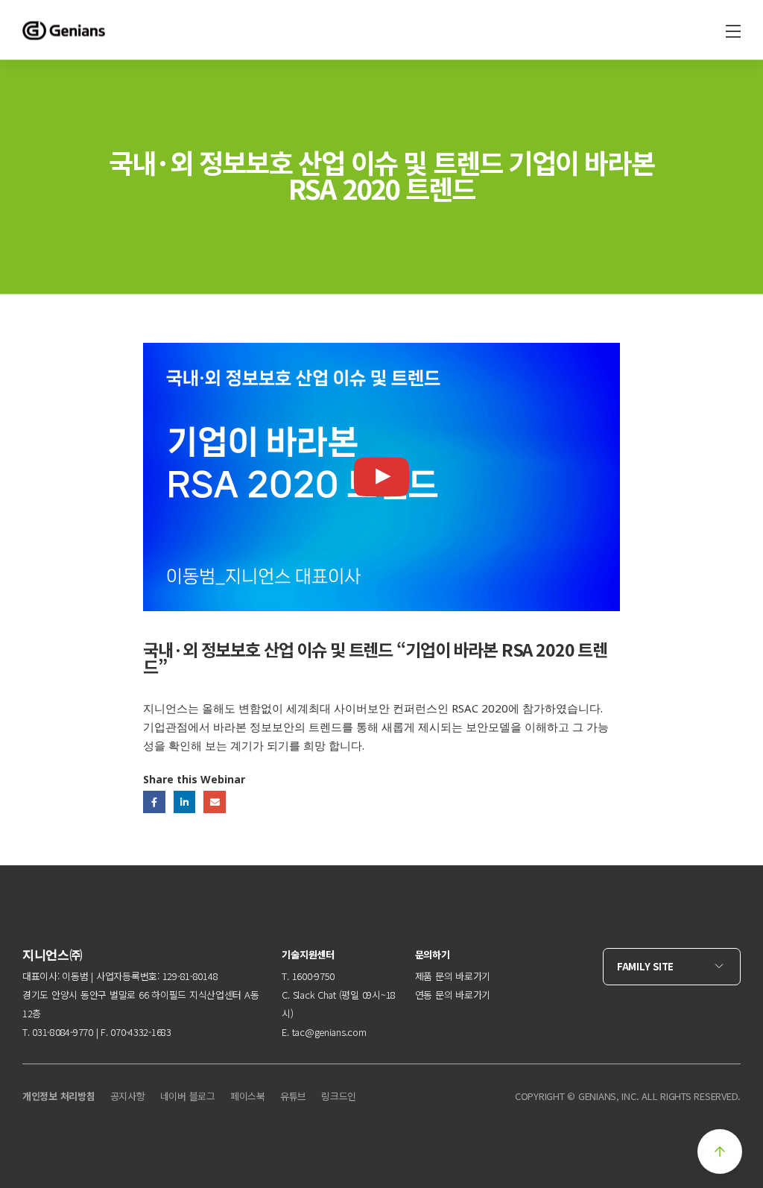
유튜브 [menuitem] (293, 1096)
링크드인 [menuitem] (338, 1096)
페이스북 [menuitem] (247, 1096)
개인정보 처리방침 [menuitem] (58, 1096)
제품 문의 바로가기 (452, 976)
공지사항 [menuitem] (127, 1096)
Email (214, 801)
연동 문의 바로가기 (452, 995)
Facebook (154, 801)
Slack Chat (314, 995)
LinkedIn (184, 801)
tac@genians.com (329, 1032)
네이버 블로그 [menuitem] (187, 1096)
